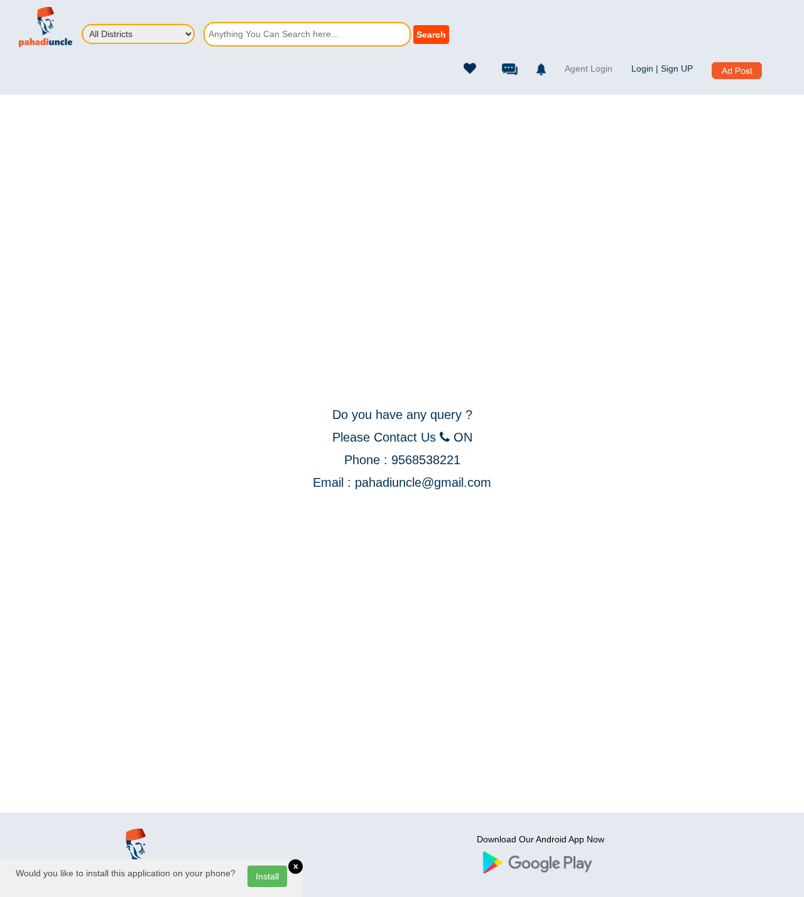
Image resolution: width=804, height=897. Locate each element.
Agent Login (588, 68)
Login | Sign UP (662, 68)
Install (267, 876)
